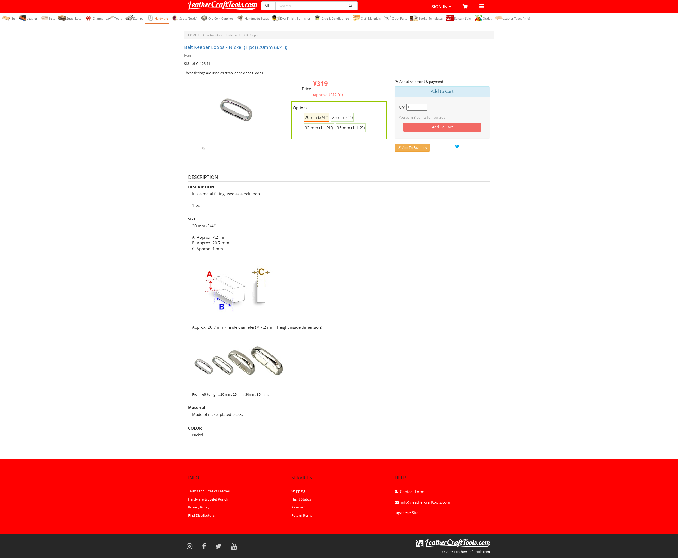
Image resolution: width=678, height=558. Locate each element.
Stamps (138, 18)
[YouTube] (235, 546)
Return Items (301, 515)
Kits (12, 18)
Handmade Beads (257, 18)
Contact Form (412, 491)
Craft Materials (371, 18)
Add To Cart (442, 126)
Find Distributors (201, 515)
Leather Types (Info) (516, 18)
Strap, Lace (73, 18)
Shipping (298, 491)
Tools (118, 18)
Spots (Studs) (188, 18)
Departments (211, 35)
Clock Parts (399, 18)
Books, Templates (430, 18)
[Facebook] (205, 546)
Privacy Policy (198, 507)
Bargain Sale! (462, 18)
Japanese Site (406, 512)
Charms (98, 18)
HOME (192, 35)
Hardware (161, 18)
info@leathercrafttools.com (425, 502)
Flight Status (301, 499)
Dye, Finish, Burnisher (295, 18)
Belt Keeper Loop (254, 35)
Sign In (440, 7)
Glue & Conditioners (335, 18)
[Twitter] (220, 546)
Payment (298, 507)
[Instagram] (191, 546)
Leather (32, 18)
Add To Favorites (414, 147)
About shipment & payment (421, 81)
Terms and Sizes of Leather (209, 491)
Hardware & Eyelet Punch (208, 499)
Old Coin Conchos (220, 18)
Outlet (487, 18)
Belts (51, 18)
